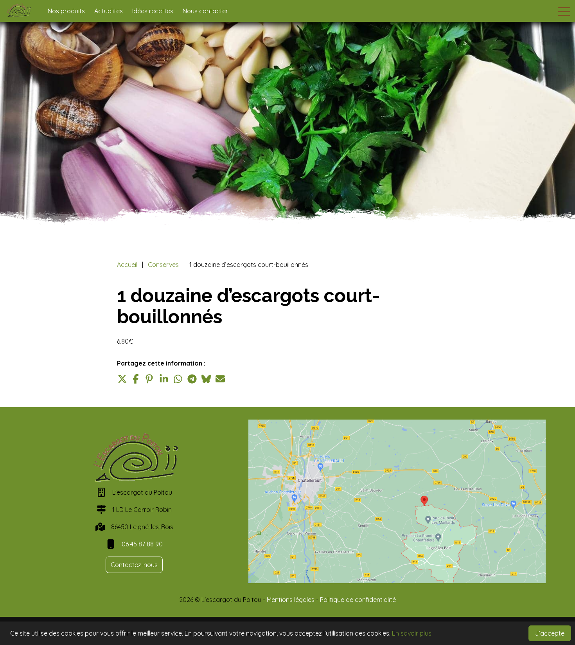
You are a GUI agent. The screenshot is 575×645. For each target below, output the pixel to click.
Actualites (108, 11)
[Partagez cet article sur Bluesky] (206, 379)
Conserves (163, 264)
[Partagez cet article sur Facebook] (135, 379)
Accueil (127, 264)
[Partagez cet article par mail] (220, 379)
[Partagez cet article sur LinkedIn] (164, 379)
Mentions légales (290, 600)
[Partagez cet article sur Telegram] (192, 379)
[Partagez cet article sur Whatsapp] (178, 379)
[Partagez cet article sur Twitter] (121, 379)
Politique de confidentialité (358, 600)
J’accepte (549, 633)
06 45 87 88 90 (142, 544)
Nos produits (66, 11)
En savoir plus (411, 633)
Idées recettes (152, 11)
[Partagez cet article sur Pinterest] (150, 379)
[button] (564, 11)
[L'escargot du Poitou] (21, 11)
